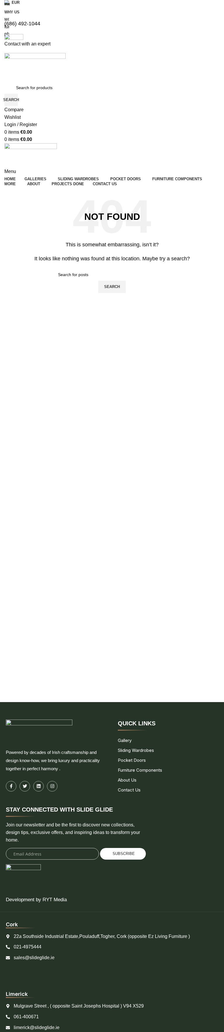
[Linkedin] (38, 786)
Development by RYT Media (36, 899)
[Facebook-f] (11, 786)
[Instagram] (52, 786)
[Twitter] (25, 786)
